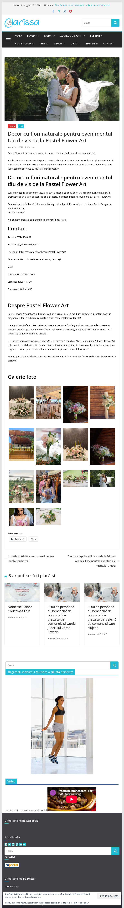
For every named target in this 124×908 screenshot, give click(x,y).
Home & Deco (23, 43)
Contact (108, 43)
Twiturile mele (12, 886)
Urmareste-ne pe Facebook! (21, 820)
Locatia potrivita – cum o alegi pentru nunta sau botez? (31, 559)
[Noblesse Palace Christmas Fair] (22, 585)
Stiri (42, 43)
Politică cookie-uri (81, 902)
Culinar (95, 35)
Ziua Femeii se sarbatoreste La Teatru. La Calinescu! (82, 5)
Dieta (74, 43)
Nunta (12, 126)
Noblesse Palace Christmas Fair (20, 609)
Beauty (31, 35)
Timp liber (92, 43)
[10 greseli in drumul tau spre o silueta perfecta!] (62, 726)
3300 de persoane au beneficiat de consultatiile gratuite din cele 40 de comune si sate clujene (102, 617)
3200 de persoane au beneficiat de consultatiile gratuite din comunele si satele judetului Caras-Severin (62, 619)
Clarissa (30, 147)
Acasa (18, 35)
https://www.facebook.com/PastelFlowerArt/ (42, 251)
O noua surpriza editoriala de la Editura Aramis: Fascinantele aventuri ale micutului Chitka (91, 561)
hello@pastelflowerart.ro (27, 244)
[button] (37, 36)
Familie (58, 43)
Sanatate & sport (70, 35)
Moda (47, 35)
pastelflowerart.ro (72, 204)
